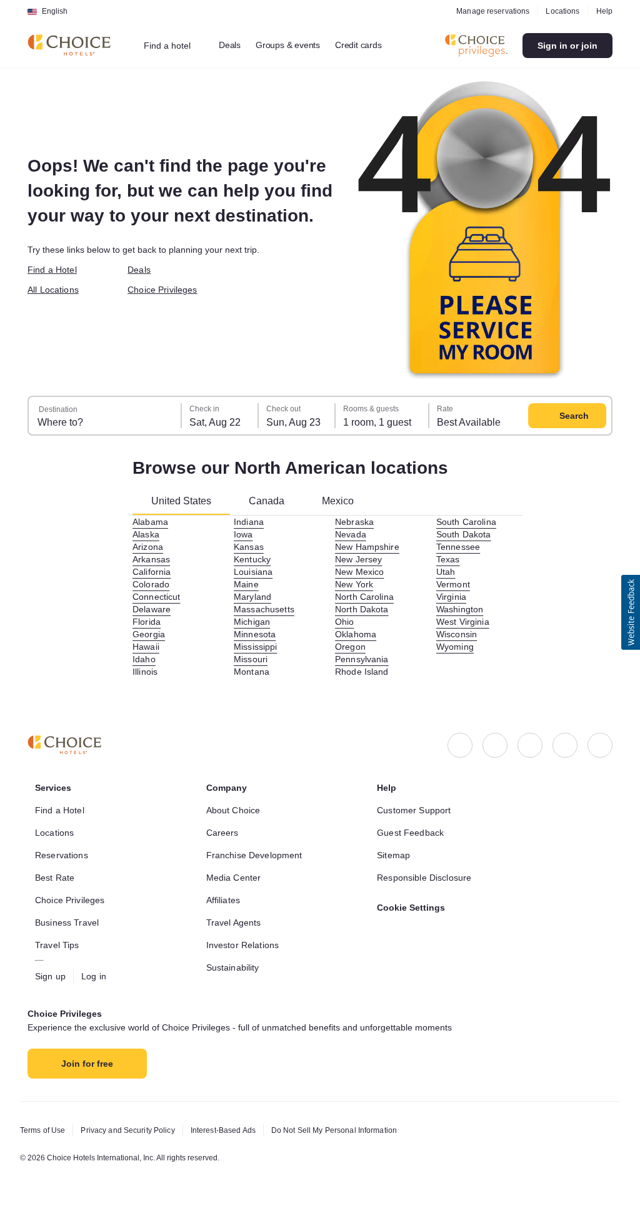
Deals (237, 45)
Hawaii (147, 647)
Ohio (345, 622)
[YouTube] (600, 745)
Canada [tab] (273, 501)
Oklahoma (356, 634)
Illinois (146, 672)
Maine (247, 584)
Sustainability (236, 967)
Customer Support (417, 810)
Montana (253, 672)
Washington (461, 609)
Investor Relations (245, 945)
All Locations (56, 290)
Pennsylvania (363, 659)
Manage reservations (488, 11)
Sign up (51, 976)
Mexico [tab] (346, 501)
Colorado (151, 584)
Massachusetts (266, 609)
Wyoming (455, 647)
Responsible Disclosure (427, 878)
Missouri (252, 659)
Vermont (454, 584)
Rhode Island (363, 672)
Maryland (254, 597)
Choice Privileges (165, 290)
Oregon (350, 647)
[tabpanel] (327, 597)
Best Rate (56, 878)
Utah (447, 572)
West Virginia (465, 622)
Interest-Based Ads (237, 1130)
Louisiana (254, 572)
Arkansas (152, 559)
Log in (97, 976)
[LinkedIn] (530, 745)
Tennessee (458, 547)
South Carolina (469, 522)
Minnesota (256, 634)
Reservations (63, 855)
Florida (147, 622)
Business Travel (68, 923)
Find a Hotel (55, 270)
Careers (223, 833)
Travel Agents (235, 923)
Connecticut (159, 597)
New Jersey (360, 559)
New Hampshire (369, 547)
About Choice (236, 810)
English (55, 11)
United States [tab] (184, 501)
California (153, 572)
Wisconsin (458, 634)
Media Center (236, 878)
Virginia (452, 597)
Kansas (249, 547)
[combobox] (176, 45)
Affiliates (226, 900)
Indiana (250, 522)
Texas (447, 559)
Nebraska (355, 522)
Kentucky (254, 559)
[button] (630, 612)
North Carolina (367, 597)
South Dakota (466, 534)
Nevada (351, 534)
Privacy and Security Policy (134, 1130)
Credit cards (373, 45)
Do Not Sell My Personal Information (357, 1130)
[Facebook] (460, 745)
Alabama (151, 522)
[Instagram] (495, 745)
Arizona (148, 547)
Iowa (244, 534)
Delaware (152, 609)
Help (603, 11)
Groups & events (297, 45)
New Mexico (361, 572)
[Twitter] (565, 745)
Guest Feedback (412, 833)
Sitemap (395, 855)
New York (355, 584)
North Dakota (364, 609)
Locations (560, 11)
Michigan (253, 622)
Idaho (144, 659)
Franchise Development (257, 855)
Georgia (148, 634)
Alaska (146, 534)
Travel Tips (58, 945)
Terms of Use (44, 1130)
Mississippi (257, 647)
